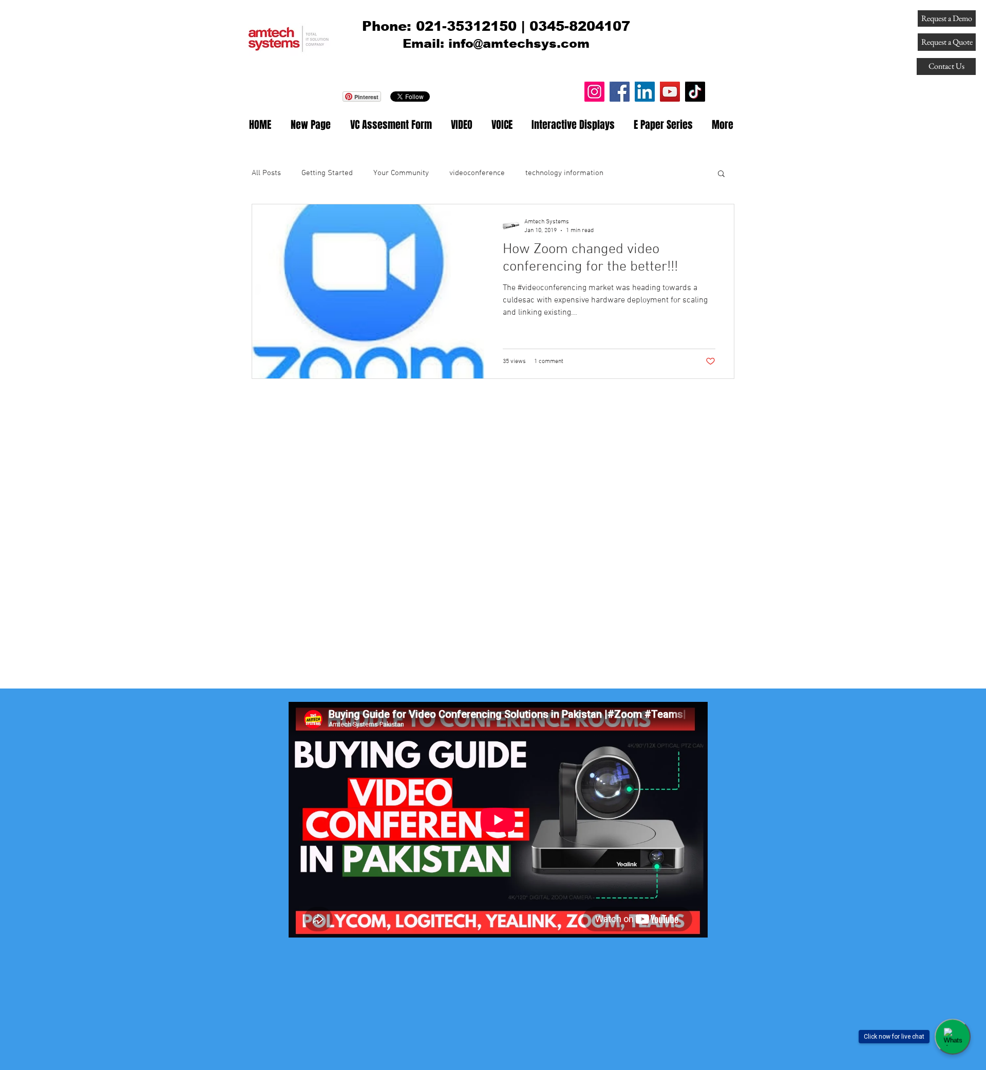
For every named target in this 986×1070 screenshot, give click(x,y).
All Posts (266, 173)
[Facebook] (620, 92)
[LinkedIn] (645, 92)
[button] (721, 174)
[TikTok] (695, 92)
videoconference (477, 173)
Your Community (401, 173)
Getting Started (327, 173)
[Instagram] (594, 92)
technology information (564, 173)
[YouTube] (670, 92)
